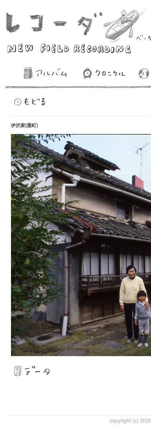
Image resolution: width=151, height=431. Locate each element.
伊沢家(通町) (24, 125)
